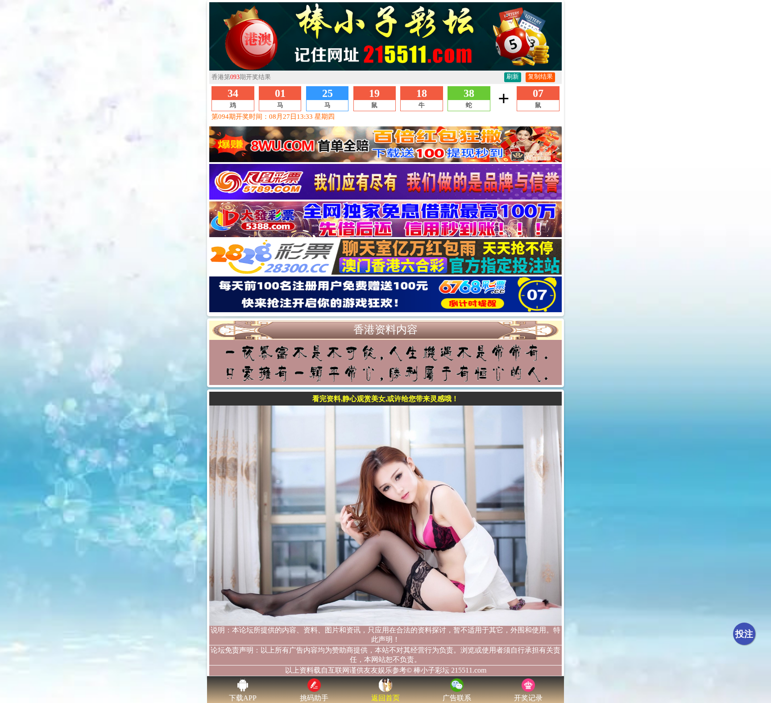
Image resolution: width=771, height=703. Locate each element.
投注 (744, 634)
